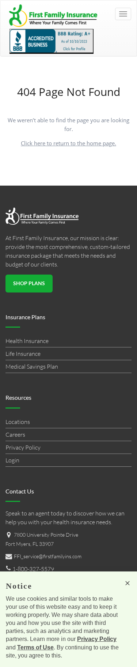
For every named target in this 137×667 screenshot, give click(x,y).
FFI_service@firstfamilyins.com (47, 556)
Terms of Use (35, 647)
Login (12, 460)
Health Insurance (27, 340)
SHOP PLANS (29, 283)
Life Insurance (23, 353)
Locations (17, 421)
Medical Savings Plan (31, 366)
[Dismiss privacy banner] (127, 583)
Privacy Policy (23, 447)
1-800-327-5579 (32, 569)
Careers (15, 434)
